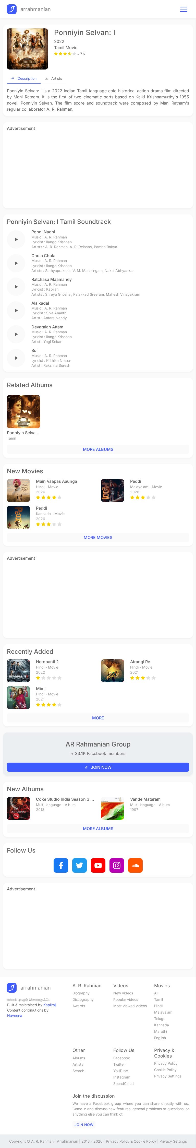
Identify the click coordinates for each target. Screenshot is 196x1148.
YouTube (120, 1071)
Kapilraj (49, 1005)
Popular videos (125, 999)
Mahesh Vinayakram (123, 294)
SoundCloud (123, 1083)
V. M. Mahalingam (87, 270)
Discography (83, 999)
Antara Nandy (55, 318)
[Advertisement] (98, 168)
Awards (78, 1006)
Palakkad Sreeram (88, 294)
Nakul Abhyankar (119, 270)
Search (78, 1071)
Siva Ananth (56, 313)
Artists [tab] (56, 78)
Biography (81, 993)
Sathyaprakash (57, 270)
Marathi (160, 1031)
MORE (98, 717)
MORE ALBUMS (98, 449)
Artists (77, 1064)
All (156, 993)
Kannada (161, 1025)
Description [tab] (27, 78)
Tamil (158, 999)
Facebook (121, 1058)
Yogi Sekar (52, 341)
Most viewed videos (130, 1006)
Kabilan (52, 289)
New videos (123, 993)
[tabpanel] (98, 100)
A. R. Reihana (81, 247)
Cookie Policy (165, 1069)
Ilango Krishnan (59, 242)
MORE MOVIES (98, 537)
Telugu (159, 1018)
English (160, 1038)
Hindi (158, 1006)
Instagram (121, 1077)
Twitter (119, 1064)
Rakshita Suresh (56, 365)
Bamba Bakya (105, 247)
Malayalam (163, 1012)
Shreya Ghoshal (58, 294)
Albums (78, 1058)
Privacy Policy (166, 1063)
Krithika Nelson (58, 360)
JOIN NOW (101, 767)
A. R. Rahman (55, 237)
